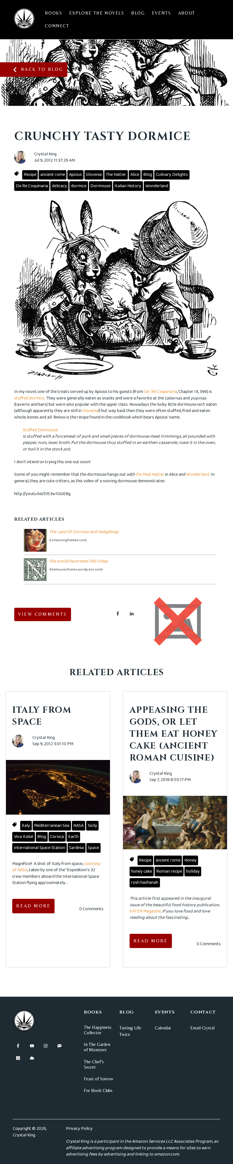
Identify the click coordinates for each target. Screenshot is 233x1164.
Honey (190, 860)
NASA (78, 825)
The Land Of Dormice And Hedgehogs (84, 532)
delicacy (59, 185)
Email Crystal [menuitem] (202, 1028)
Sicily (92, 825)
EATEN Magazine (145, 911)
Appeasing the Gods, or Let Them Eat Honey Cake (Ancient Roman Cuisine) (174, 734)
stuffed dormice (29, 398)
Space (93, 847)
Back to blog (42, 69)
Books (53, 13)
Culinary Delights (172, 174)
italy (26, 825)
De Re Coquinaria (32, 185)
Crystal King (45, 154)
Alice (134, 174)
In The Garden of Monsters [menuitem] (97, 1047)
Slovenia (94, 174)
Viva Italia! (23, 836)
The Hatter (116, 174)
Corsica (57, 836)
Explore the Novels (96, 13)
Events (161, 13)
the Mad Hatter (150, 474)
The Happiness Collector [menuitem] (97, 1030)
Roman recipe (169, 871)
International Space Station (39, 847)
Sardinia (76, 847)
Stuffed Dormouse (40, 430)
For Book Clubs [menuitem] (98, 1090)
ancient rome (52, 174)
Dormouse (100, 185)
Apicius (75, 174)
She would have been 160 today (78, 561)
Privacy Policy (79, 1128)
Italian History (128, 185)
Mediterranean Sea (51, 825)
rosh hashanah (144, 882)
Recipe (30, 174)
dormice (78, 185)
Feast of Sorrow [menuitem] (98, 1078)
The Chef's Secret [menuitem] (94, 1064)
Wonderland (156, 185)
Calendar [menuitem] (163, 1028)
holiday (193, 871)
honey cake (141, 871)
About (186, 13)
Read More (33, 905)
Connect (57, 25)
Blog (138, 13)
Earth (73, 836)
